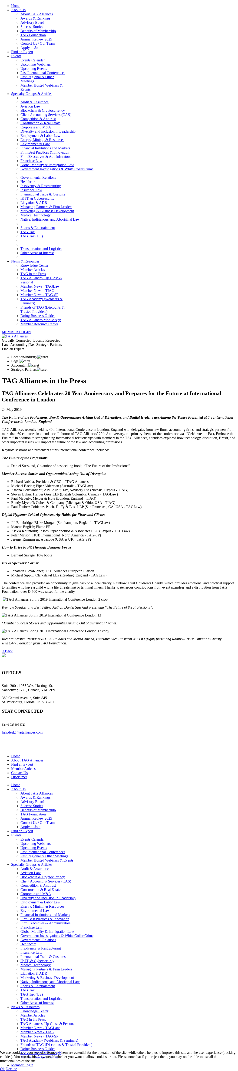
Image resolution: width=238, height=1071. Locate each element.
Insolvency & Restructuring (40, 186)
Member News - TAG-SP (39, 295)
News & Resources (25, 261)
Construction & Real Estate (40, 123)
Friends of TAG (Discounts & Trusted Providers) (42, 309)
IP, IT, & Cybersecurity (37, 198)
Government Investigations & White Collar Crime (56, 169)
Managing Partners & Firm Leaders (46, 207)
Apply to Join (30, 48)
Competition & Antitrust (38, 119)
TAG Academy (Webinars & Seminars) (49, 1040)
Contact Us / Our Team (37, 43)
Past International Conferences (42, 73)
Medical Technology (35, 215)
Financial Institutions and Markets (45, 148)
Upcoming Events (33, 69)
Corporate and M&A (35, 127)
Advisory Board (32, 22)
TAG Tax (27, 232)
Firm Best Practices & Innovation (44, 152)
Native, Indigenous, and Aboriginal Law (50, 219)
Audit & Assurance (34, 102)
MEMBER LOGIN (16, 332)
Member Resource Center (39, 324)
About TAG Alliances (36, 14)
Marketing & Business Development (47, 211)
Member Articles (32, 270)
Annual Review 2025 (36, 39)
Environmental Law (35, 144)
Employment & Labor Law (40, 136)
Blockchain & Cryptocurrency (42, 110)
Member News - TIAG (37, 291)
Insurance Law (31, 190)
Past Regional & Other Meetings (44, 856)
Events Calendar (32, 60)
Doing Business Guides (37, 316)
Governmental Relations (38, 177)
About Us (18, 10)
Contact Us (19, 773)
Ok (2, 1069)
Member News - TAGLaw (40, 286)
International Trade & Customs (43, 194)
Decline (11, 1069)
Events (16, 56)
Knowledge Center (34, 265)
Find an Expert (22, 52)
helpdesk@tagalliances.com (22, 732)
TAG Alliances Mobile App (40, 320)
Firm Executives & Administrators (45, 156)
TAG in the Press (33, 274)
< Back (7, 651)
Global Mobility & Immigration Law (47, 165)
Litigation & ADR (33, 203)
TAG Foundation (33, 35)
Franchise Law (31, 161)
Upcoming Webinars (35, 64)
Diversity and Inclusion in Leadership (48, 131)
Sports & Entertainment (37, 228)
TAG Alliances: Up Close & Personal (48, 1024)
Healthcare (28, 182)
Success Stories (31, 27)
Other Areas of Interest (37, 253)
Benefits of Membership (38, 31)
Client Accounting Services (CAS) (45, 115)
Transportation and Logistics (41, 249)
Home (15, 6)
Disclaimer (19, 777)
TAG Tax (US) (31, 236)
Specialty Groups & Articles (31, 94)
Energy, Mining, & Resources (42, 140)
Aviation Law (30, 106)
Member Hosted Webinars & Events (46, 860)
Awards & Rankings (35, 18)
